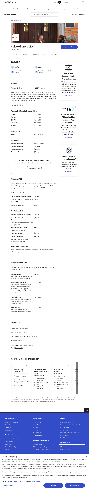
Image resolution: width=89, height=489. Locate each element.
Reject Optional (74, 485)
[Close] (86, 456)
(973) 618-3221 (18, 348)
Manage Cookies (8, 485)
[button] (12, 378)
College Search (10, 14)
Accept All (53, 485)
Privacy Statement (37, 481)
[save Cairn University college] (27, 365)
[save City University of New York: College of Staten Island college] (47, 365)
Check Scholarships (34, 168)
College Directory (16, 20)
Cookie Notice (16, 481)
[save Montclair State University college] (67, 365)
